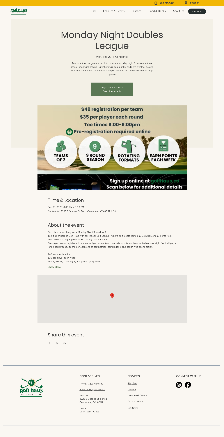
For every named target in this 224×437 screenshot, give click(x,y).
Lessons (132, 389)
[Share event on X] (56, 343)
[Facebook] (188, 385)
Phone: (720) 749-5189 (91, 383)
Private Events (135, 401)
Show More (54, 266)
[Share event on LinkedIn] (64, 343)
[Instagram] (179, 385)
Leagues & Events (137, 395)
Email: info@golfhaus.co (92, 389)
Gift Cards (133, 408)
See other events (112, 91)
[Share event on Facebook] (49, 343)
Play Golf (132, 383)
